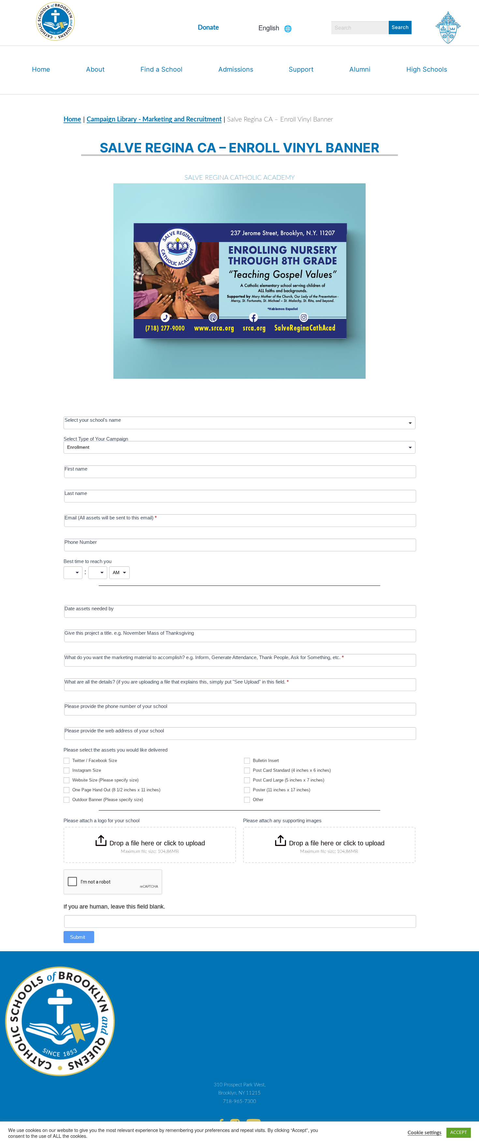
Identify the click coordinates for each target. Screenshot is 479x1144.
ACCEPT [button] (458, 1133)
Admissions (235, 69)
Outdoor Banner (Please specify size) (107, 799)
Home (41, 69)
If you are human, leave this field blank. (114, 906)
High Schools (426, 69)
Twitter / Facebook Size (94, 760)
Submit (77, 937)
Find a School (161, 69)
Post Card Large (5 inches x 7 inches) (288, 780)
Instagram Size (86, 770)
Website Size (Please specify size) (104, 780)
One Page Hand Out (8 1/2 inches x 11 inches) (115, 789)
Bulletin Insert (265, 760)
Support (301, 69)
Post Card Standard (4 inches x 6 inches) (291, 770)
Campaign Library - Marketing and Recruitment (154, 119)
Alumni (359, 69)
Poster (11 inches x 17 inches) (281, 789)
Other (257, 799)
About (95, 69)
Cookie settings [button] (425, 1132)
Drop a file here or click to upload (157, 843)
